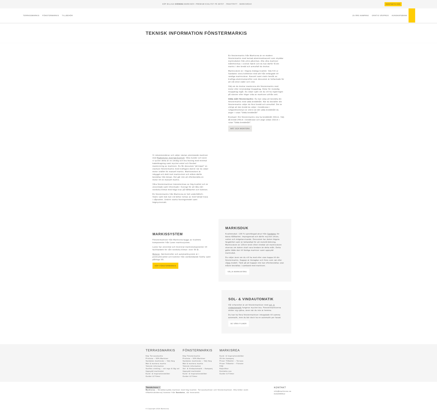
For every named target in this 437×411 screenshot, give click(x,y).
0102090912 (279, 394)
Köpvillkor (224, 368)
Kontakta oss (393, 4)
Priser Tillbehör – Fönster (232, 363)
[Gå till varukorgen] (412, 15)
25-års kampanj (360, 15)
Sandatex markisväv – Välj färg (160, 361)
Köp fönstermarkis (165, 266)
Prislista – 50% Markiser (157, 358)
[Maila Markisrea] (413, 4)
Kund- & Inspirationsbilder (158, 374)
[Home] (212, 15)
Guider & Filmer (153, 376)
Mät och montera (240, 128)
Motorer (156, 254)
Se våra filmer (238, 323)
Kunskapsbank (399, 15)
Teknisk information (155, 366)
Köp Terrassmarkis (154, 356)
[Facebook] (405, 4)
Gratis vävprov (380, 15)
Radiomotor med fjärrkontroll (171, 158)
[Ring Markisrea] (409, 4)
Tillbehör (67, 15)
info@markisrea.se (282, 391)
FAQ (221, 366)
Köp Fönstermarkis (191, 356)
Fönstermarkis (50, 15)
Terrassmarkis (31, 15)
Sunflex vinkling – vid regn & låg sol (162, 368)
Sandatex (271, 234)
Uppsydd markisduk (155, 371)
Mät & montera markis (156, 363)
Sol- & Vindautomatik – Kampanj (198, 368)
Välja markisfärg (237, 272)
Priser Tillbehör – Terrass (231, 361)
